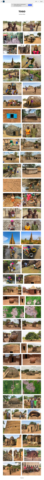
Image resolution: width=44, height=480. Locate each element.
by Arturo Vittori (22, 14)
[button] (12, 5)
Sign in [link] (41, 1)
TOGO (22, 11)
